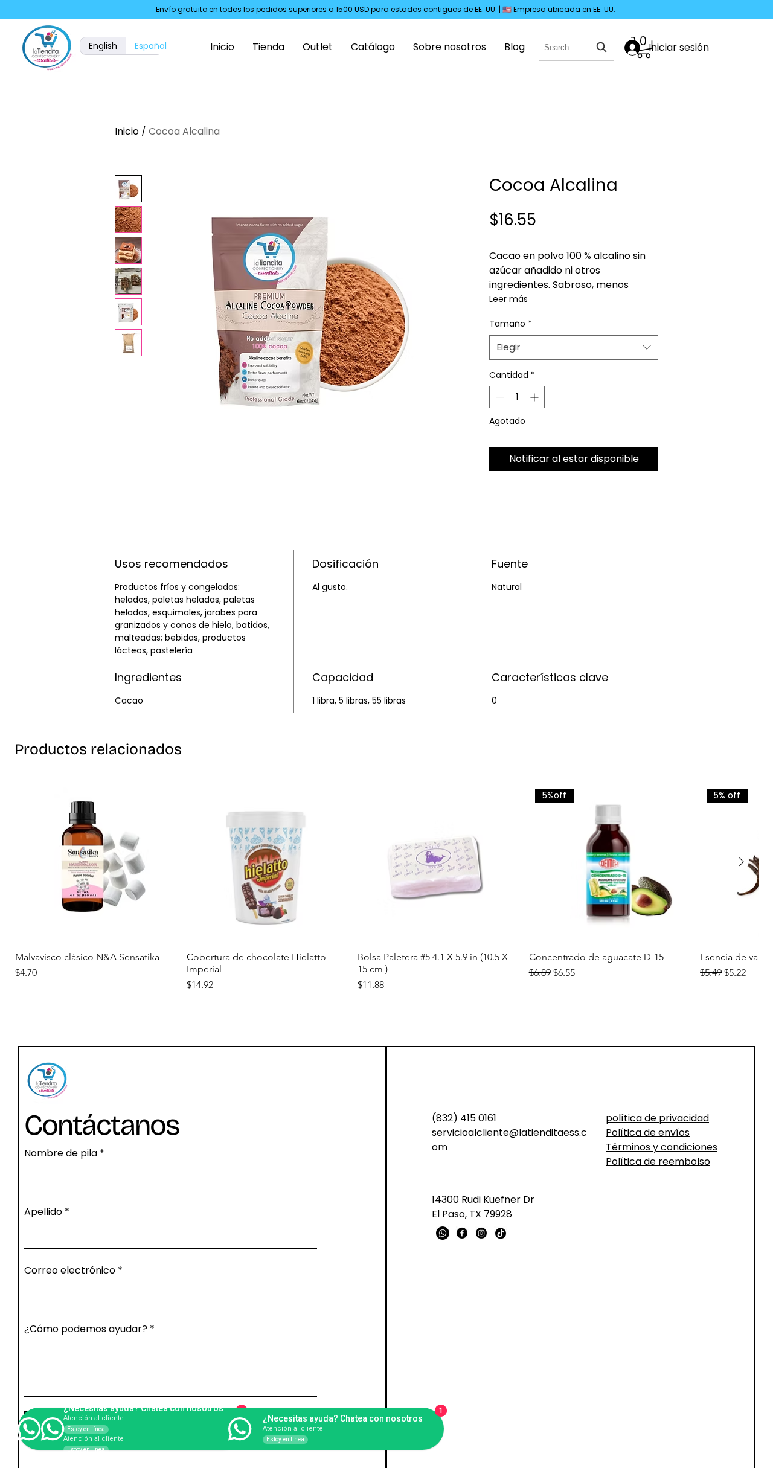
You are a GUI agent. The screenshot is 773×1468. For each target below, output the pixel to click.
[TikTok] (500, 1233)
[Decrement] (498, 397)
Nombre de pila (64, 1153)
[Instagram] (481, 1233)
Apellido (46, 1212)
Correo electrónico (73, 1270)
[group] (386, 893)
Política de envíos (648, 1132)
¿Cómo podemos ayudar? (89, 1329)
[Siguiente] (741, 861)
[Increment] (535, 397)
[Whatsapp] (442, 1233)
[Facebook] (462, 1233)
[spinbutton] (517, 397)
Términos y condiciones (661, 1147)
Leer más (508, 299)
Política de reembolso (658, 1161)
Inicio (127, 131)
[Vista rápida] (95, 862)
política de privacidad (657, 1118)
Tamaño (510, 324)
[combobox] (576, 47)
